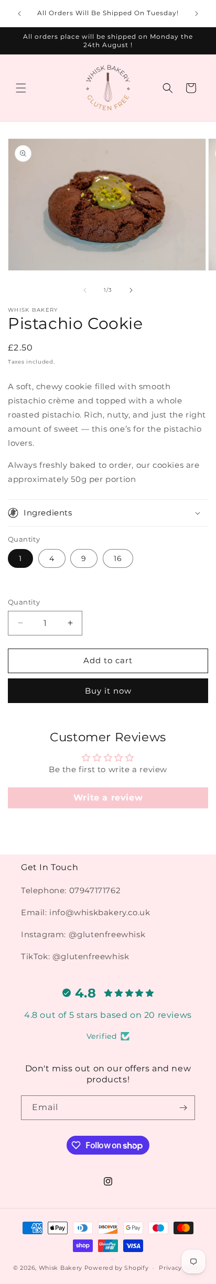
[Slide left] (84, 290)
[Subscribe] (183, 1107)
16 (118, 558)
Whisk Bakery (60, 1267)
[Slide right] (131, 290)
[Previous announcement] (19, 13)
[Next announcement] (196, 13)
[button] (21, 88)
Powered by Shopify (116, 1267)
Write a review (108, 798)
